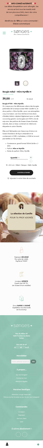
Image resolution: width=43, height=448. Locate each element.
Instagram (24, 434)
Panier (35, 443)
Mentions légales (21, 381)
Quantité (13, 158)
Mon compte (7, 444)
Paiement (21, 415)
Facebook (18, 434)
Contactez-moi (21, 378)
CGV (21, 422)
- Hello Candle (8, 94)
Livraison (21, 412)
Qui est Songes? (21, 375)
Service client (21, 418)
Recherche (21, 444)
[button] (21, 178)
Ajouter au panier (23, 172)
